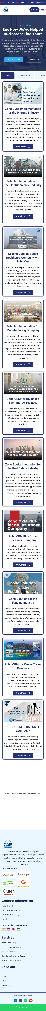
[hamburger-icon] (42, 9)
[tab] (7, 75)
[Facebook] (20, 1000)
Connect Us (25, 1007)
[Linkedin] (15, 1000)
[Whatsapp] (25, 1000)
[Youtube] (31, 1000)
